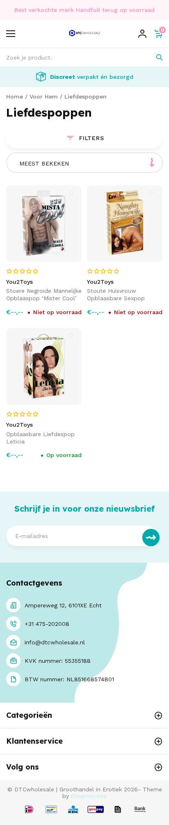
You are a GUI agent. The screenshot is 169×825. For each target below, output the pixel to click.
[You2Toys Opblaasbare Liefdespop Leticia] (44, 366)
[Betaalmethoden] (29, 810)
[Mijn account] (142, 34)
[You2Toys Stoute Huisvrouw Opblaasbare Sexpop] (124, 223)
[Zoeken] (153, 57)
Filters (91, 138)
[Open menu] (10, 33)
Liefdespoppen (85, 96)
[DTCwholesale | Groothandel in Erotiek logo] (84, 38)
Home (14, 96)
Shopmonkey (89, 796)
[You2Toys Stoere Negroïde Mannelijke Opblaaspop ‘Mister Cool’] (44, 223)
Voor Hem (44, 96)
